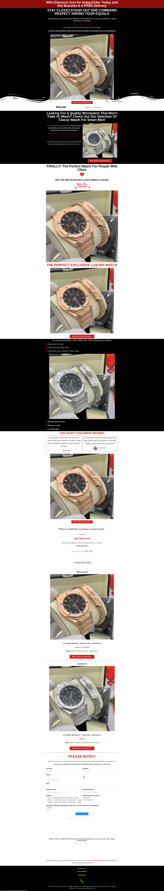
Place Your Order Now (82, 813)
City (84, 777)
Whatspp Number (51, 789)
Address (48, 774)
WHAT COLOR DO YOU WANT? (91, 795)
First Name (49, 768)
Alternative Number (88, 789)
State (47, 783)
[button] (82, 226)
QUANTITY (49, 795)
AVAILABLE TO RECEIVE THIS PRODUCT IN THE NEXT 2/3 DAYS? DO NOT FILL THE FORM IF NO (72, 805)
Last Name (85, 768)
